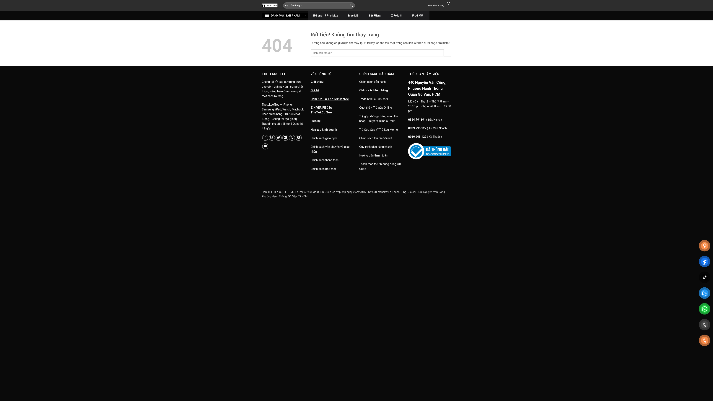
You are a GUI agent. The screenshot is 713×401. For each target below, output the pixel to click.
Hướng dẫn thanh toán (373, 155)
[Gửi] (351, 5)
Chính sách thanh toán (324, 160)
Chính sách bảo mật (323, 169)
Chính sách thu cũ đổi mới (375, 138)
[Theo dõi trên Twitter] (279, 138)
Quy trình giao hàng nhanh (375, 147)
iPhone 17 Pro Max (325, 15)
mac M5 (353, 15)
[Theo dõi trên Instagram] (272, 138)
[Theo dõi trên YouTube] (265, 146)
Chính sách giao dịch (324, 138)
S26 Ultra (375, 15)
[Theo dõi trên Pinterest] (299, 138)
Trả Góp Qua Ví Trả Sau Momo (378, 129)
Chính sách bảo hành (372, 82)
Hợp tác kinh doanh (324, 129)
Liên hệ (316, 121)
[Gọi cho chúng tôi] (292, 138)
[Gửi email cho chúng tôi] (285, 138)
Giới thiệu (317, 82)
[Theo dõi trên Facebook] (265, 138)
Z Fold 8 (396, 15)
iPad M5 (417, 15)
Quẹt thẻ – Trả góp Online (375, 107)
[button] (439, 5)
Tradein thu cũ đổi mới (373, 99)
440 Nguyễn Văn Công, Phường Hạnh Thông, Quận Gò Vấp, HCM (427, 88)
